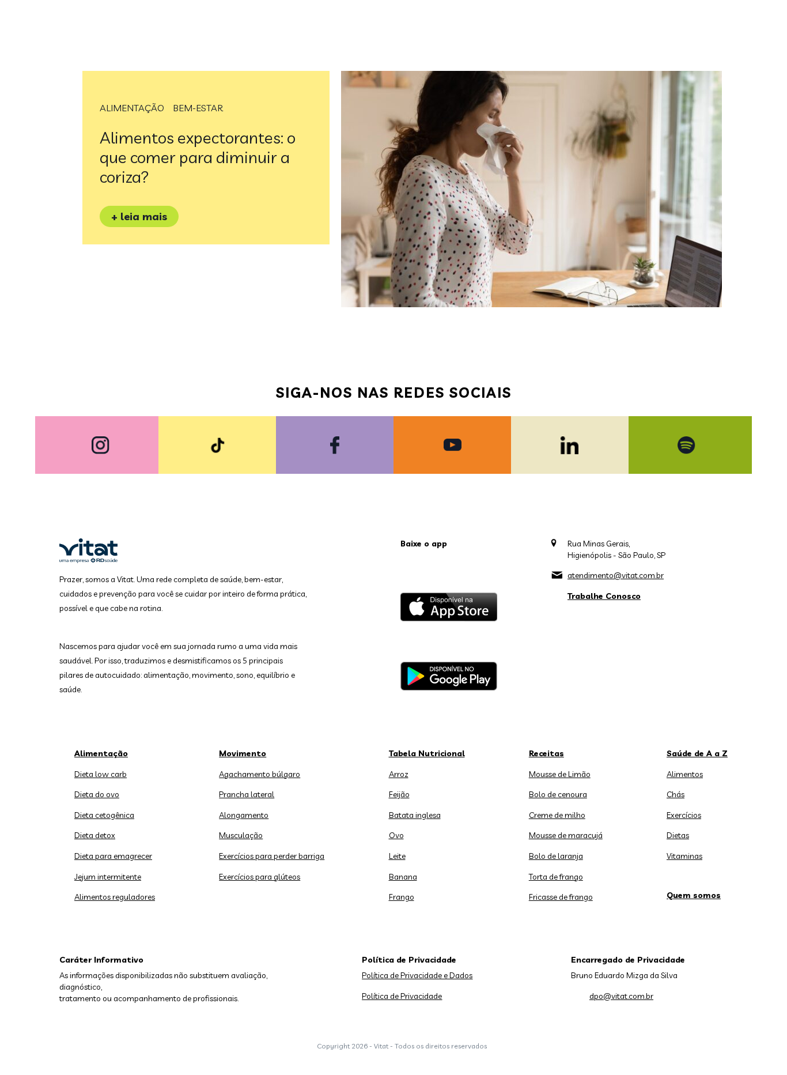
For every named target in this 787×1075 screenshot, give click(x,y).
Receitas (546, 753)
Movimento (242, 753)
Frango (401, 897)
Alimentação (132, 108)
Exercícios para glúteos (259, 877)
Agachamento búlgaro (259, 774)
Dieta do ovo (96, 794)
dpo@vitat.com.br (621, 996)
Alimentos (685, 774)
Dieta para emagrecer (113, 856)
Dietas (678, 835)
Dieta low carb (100, 774)
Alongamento (243, 815)
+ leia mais (139, 216)
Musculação (241, 835)
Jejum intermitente (107, 877)
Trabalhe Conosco (604, 596)
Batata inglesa (415, 815)
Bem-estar (198, 108)
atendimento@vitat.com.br (615, 575)
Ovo (396, 835)
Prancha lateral (246, 794)
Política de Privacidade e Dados (417, 975)
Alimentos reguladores (114, 897)
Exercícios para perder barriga (271, 856)
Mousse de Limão (560, 774)
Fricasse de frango (561, 897)
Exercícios (684, 815)
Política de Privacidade (402, 996)
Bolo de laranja (556, 856)
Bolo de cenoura (558, 794)
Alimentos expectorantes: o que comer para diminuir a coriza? (198, 157)
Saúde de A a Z (697, 753)
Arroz (398, 774)
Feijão (399, 794)
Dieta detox (94, 835)
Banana (403, 877)
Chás (675, 794)
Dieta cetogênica (104, 815)
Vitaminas (684, 856)
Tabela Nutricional (427, 753)
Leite (397, 856)
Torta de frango (556, 877)
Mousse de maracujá (566, 835)
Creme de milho (557, 815)
